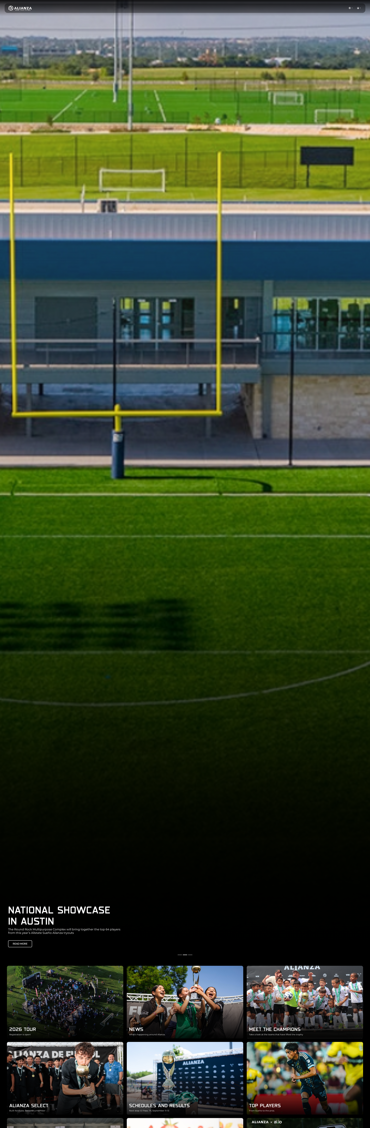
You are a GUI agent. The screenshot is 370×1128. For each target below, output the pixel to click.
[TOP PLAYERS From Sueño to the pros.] (305, 1078)
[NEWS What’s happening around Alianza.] (185, 1002)
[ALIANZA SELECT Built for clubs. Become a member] (65, 1078)
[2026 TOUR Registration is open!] (65, 1002)
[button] (351, 8)
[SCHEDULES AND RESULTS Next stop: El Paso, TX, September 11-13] (185, 1078)
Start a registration (26, 943)
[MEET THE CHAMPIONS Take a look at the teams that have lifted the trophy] (305, 1002)
